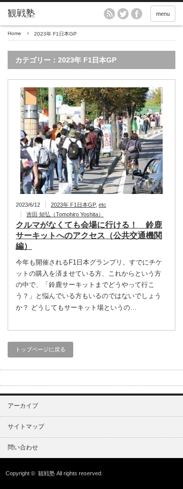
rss (109, 13)
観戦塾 (46, 473)
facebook (136, 13)
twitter (123, 13)
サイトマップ (26, 426)
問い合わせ (23, 447)
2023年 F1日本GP (73, 205)
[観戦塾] (44, 13)
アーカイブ (23, 405)
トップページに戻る (40, 349)
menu (163, 14)
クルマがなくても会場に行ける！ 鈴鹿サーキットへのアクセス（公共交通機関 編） (89, 235)
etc (102, 205)
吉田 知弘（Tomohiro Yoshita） (65, 214)
